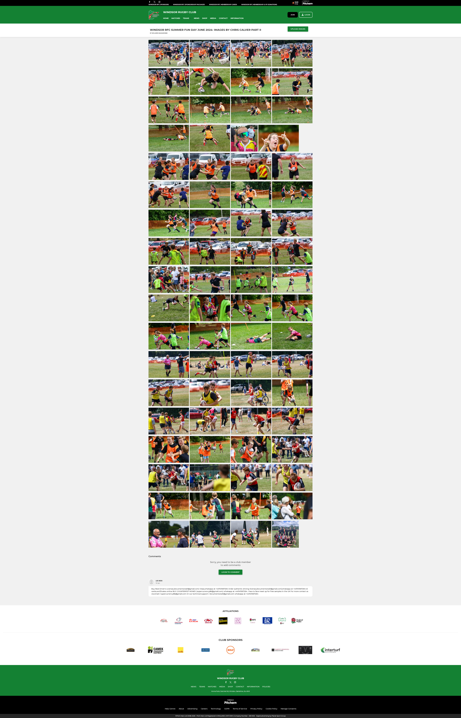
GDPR (226, 709)
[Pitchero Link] (307, 4)
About (181, 709)
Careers (204, 709)
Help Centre (170, 709)
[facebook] (150, 2)
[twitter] (154, 2)
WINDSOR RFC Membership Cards (223, 4)
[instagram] (159, 2)
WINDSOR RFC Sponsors (159, 4)
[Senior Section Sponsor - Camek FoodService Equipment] (155, 650)
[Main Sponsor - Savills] (180, 650)
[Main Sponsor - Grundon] (205, 650)
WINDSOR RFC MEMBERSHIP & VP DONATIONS (259, 4)
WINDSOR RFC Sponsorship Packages (189, 4)
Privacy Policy (256, 709)
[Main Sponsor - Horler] (255, 650)
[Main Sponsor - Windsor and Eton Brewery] (130, 650)
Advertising (192, 709)
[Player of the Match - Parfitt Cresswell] (280, 650)
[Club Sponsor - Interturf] (330, 650)
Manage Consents (288, 709)
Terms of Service (240, 709)
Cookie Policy (271, 709)
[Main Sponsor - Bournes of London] (230, 650)
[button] (166, 18)
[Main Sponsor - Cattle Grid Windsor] (305, 650)
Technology (216, 709)
